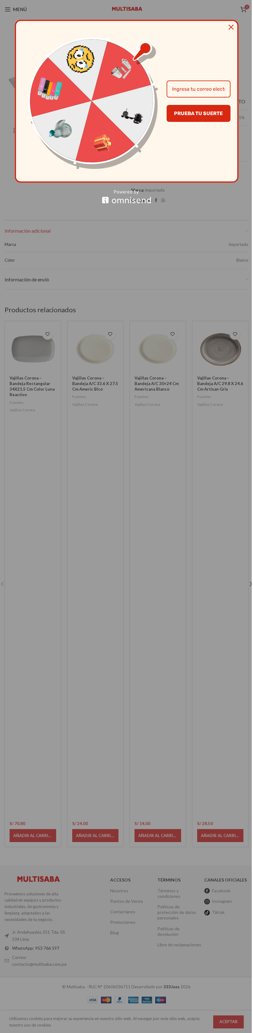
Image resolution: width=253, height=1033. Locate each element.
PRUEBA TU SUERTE (198, 113)
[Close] (231, 27)
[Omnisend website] (126, 197)
